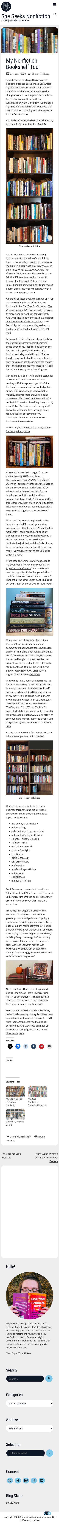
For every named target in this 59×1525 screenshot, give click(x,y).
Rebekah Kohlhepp (40, 73)
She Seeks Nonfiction (25, 16)
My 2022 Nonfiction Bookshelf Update (37, 1101)
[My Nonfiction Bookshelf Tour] (29, 52)
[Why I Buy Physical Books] (15, 1114)
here (8, 726)
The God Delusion (21, 944)
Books (13, 1136)
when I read (27, 398)
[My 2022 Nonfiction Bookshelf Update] (37, 1091)
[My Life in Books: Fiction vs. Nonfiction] (15, 1091)
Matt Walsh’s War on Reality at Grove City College (46, 1157)
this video (35, 674)
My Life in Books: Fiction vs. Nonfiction (14, 1101)
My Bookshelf (23, 1136)
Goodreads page (15, 1033)
